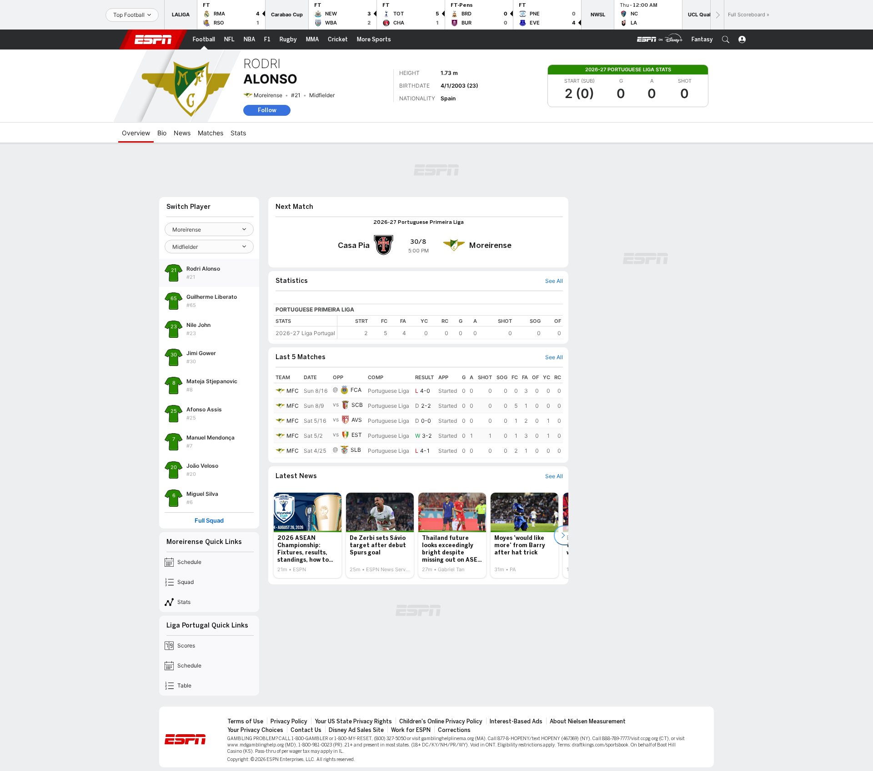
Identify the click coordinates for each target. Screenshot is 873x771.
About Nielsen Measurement (588, 721)
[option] (307, 535)
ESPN (153, 39)
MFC (292, 390)
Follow (267, 110)
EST (356, 434)
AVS (356, 419)
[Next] (717, 15)
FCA (356, 389)
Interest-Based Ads (516, 721)
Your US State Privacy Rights (353, 721)
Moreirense (268, 95)
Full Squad (209, 520)
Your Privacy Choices (255, 730)
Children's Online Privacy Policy (440, 721)
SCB (357, 404)
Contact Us (306, 730)
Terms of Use (245, 721)
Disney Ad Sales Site (356, 730)
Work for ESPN (411, 730)
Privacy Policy (289, 721)
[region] (450, 327)
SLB (356, 449)
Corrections (454, 730)
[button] (725, 39)
